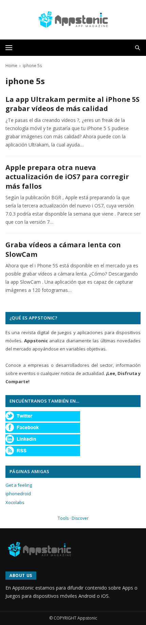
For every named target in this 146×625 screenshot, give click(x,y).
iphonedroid (18, 493)
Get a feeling (18, 485)
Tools (63, 518)
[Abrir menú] (8, 47)
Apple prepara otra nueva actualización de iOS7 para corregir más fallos (67, 177)
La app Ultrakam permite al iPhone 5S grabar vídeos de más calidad (72, 104)
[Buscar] (137, 48)
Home (11, 65)
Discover (80, 518)
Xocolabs (14, 502)
